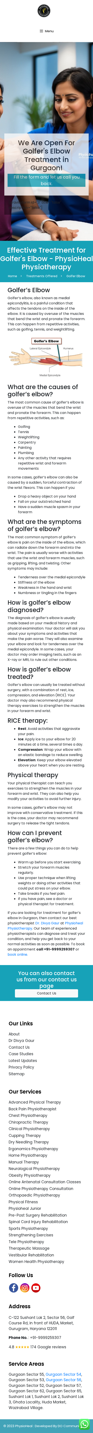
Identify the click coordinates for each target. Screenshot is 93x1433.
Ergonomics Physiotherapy (33, 1148)
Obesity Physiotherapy (30, 1175)
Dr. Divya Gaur (47, 923)
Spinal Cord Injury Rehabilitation (38, 1221)
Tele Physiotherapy (26, 1241)
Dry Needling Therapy (29, 1142)
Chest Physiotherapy (28, 1115)
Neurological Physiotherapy (34, 1168)
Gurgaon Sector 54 (63, 1374)
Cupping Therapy (25, 1135)
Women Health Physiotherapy (36, 1261)
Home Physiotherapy (28, 1155)
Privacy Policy (21, 1067)
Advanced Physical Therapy (35, 1102)
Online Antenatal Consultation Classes (45, 1182)
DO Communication (74, 1426)
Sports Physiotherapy (28, 1228)
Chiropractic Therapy (28, 1122)
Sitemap (16, 1074)
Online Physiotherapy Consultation (41, 1188)
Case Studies (21, 1054)
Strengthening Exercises (31, 1235)
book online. (18, 954)
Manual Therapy (24, 1162)
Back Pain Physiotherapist (32, 1109)
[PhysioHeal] (43, 10)
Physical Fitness (23, 1202)
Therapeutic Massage (29, 1248)
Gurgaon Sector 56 (63, 1379)
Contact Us (46, 993)
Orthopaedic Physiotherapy (34, 1195)
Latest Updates (23, 1060)
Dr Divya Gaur (21, 1040)
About (14, 1034)
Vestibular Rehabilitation (31, 1255)
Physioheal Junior (25, 1208)
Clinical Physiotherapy (29, 1128)
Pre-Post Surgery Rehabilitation (38, 1215)
